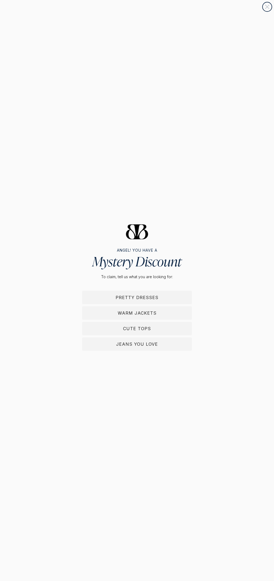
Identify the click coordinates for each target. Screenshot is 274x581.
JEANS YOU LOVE (137, 344)
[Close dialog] (267, 7)
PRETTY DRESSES (137, 297)
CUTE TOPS (137, 328)
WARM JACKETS (137, 313)
